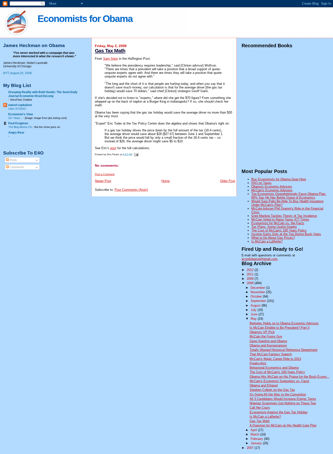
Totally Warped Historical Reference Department (283, 350)
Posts (13, 160)
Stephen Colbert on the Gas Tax (272, 390)
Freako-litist (258, 363)
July (254, 310)
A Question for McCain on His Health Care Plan (283, 425)
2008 (251, 283)
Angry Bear (16, 132)
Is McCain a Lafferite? (267, 241)
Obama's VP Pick (262, 332)
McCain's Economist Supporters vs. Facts (279, 381)
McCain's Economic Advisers (272, 190)
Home (165, 181)
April (254, 430)
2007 (251, 448)
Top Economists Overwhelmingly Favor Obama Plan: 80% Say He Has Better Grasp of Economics (288, 195)
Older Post (227, 181)
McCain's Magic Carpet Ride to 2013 (275, 359)
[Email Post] (135, 154)
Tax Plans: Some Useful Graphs (274, 227)
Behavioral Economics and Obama (274, 367)
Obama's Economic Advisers (271, 186)
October (257, 296)
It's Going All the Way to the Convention (278, 394)
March (255, 434)
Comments (16, 167)
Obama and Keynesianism (268, 345)
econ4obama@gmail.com (259, 259)
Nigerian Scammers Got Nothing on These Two (283, 403)
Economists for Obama (85, 18)
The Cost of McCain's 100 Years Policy (279, 230)
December (258, 288)
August (256, 305)
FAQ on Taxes (261, 183)
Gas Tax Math (110, 50)
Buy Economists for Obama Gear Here (278, 179)
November (258, 292)
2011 (251, 274)
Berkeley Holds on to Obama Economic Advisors (284, 323)
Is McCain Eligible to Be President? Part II (280, 327)
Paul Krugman (18, 123)
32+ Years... (15, 117)
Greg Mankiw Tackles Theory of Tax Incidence (284, 216)
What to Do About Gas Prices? (273, 238)
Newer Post (103, 181)
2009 (251, 278)
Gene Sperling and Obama (268, 341)
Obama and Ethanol (264, 385)
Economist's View (20, 114)
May (254, 318)
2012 (251, 270)
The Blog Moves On (20, 127)
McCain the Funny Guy (266, 336)
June (254, 314)
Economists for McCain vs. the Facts (277, 223)
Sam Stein (110, 58)
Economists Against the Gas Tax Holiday (279, 412)
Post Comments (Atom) (131, 190)
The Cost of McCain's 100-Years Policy (277, 372)
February (257, 439)
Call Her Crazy (260, 407)
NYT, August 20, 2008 (17, 73)
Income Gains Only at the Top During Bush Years (286, 234)
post (113, 148)
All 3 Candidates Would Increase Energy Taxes (283, 399)
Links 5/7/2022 (17, 108)
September (259, 301)
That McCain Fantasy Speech (271, 354)
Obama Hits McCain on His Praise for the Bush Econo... (289, 376)
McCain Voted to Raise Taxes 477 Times (280, 219)
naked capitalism (20, 104)
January (257, 443)
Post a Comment (105, 174)
